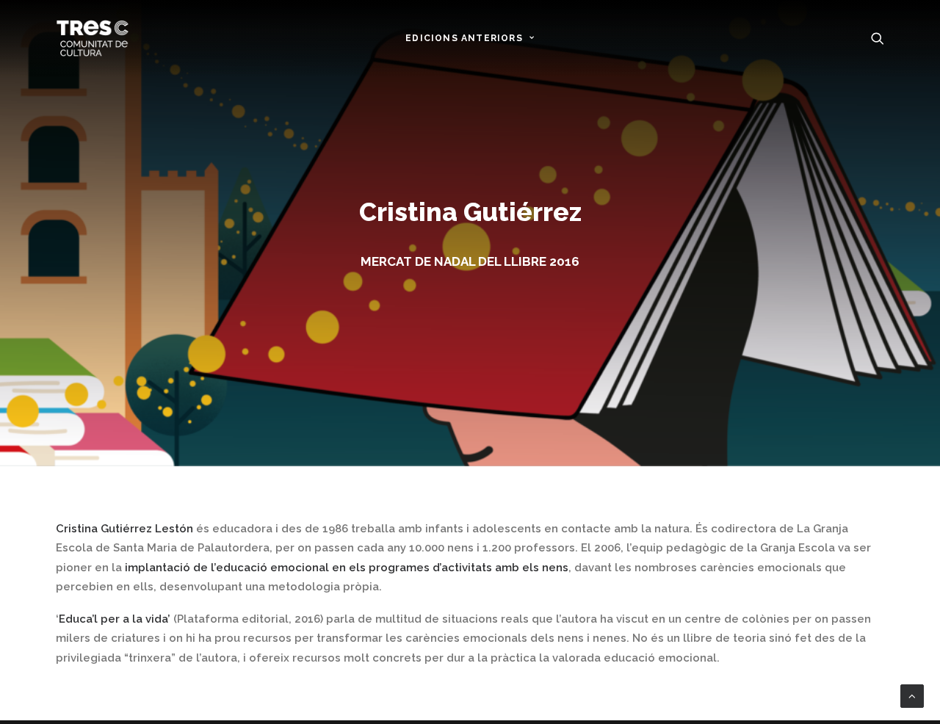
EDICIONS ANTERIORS (464, 38)
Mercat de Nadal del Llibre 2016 (470, 261)
